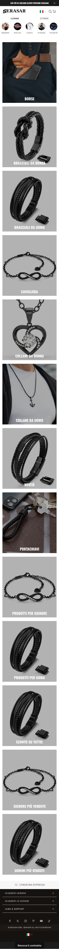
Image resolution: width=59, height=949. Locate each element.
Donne (44, 18)
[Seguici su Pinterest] (33, 920)
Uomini (15, 18)
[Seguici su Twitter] (17, 920)
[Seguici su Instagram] (25, 920)
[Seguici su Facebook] (9, 920)
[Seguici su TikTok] (49, 920)
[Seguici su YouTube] (41, 920)
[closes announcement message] (54, 3)
